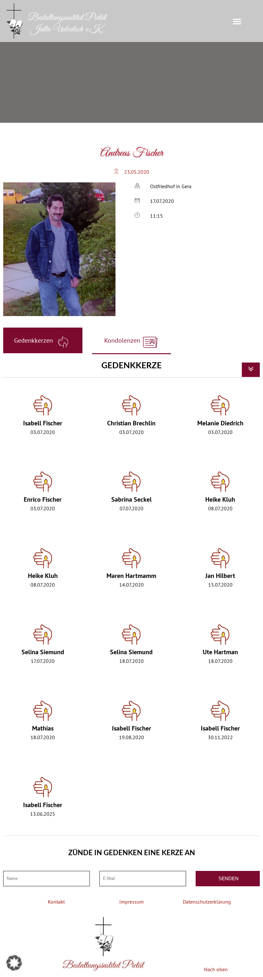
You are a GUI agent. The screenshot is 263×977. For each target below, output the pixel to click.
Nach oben (216, 969)
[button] (237, 21)
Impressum (131, 901)
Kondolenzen (123, 340)
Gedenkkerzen (34, 340)
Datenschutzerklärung (207, 901)
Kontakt (56, 901)
